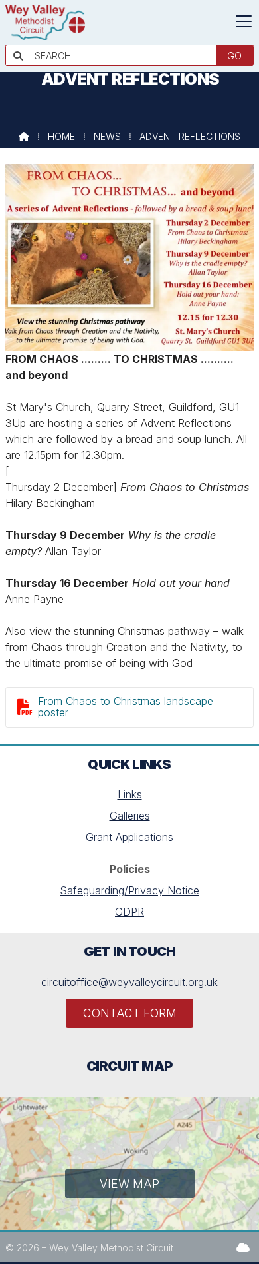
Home (61, 136)
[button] (243, 21)
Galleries (130, 815)
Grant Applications (129, 837)
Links (130, 794)
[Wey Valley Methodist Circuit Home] (45, 36)
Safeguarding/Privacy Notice (129, 890)
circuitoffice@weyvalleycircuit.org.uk (129, 982)
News (107, 136)
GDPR (129, 911)
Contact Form (130, 1013)
